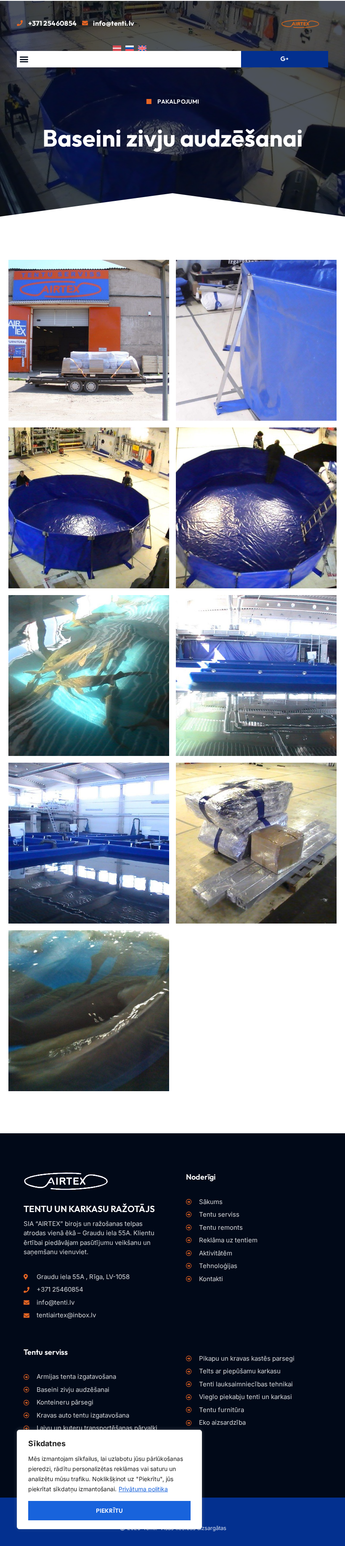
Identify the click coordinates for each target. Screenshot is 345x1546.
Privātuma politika (143, 1489)
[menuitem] (119, 48)
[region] (109, 1479)
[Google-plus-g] (284, 59)
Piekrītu (109, 1510)
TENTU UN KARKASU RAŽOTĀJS (89, 1208)
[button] (24, 59)
